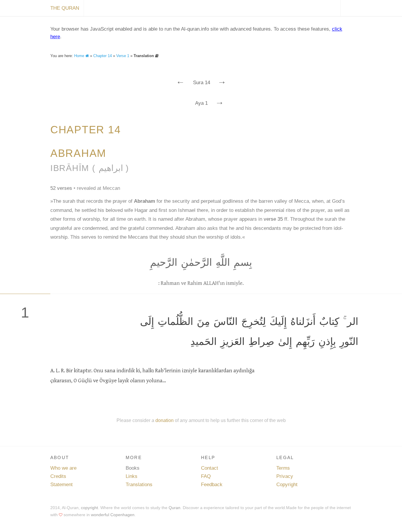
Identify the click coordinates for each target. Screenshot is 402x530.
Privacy (284, 476)
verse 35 (273, 219)
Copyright (287, 484)
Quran (174, 507)
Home (79, 56)
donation (164, 420)
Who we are (63, 468)
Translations (139, 484)
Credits (58, 476)
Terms (283, 468)
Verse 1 (122, 56)
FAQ (206, 476)
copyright (89, 507)
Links (131, 476)
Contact (209, 468)
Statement (61, 484)
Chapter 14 (102, 56)
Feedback (211, 484)
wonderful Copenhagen (112, 514)
